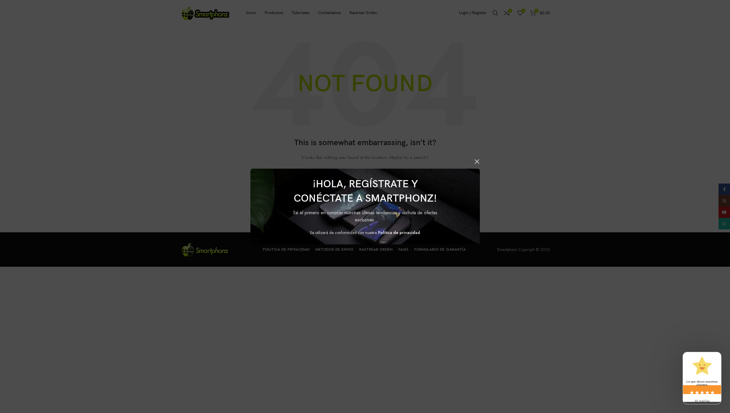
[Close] (477, 161)
